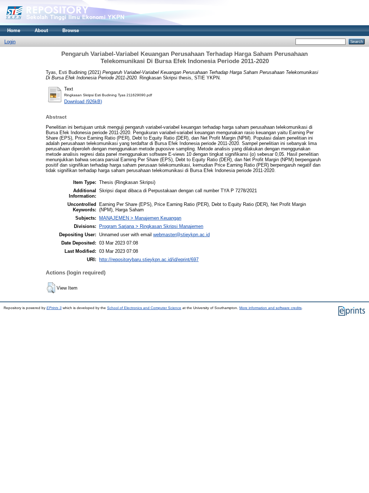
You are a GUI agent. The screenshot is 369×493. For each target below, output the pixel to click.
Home (13, 30)
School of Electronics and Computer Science (144, 308)
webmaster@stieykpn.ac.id (181, 234)
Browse (70, 30)
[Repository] (79, 23)
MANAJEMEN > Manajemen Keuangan (140, 218)
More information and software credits (270, 308)
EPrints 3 (54, 308)
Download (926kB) (83, 101)
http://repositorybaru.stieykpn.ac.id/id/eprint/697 (149, 259)
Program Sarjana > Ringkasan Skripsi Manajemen (151, 226)
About (41, 30)
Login (9, 41)
